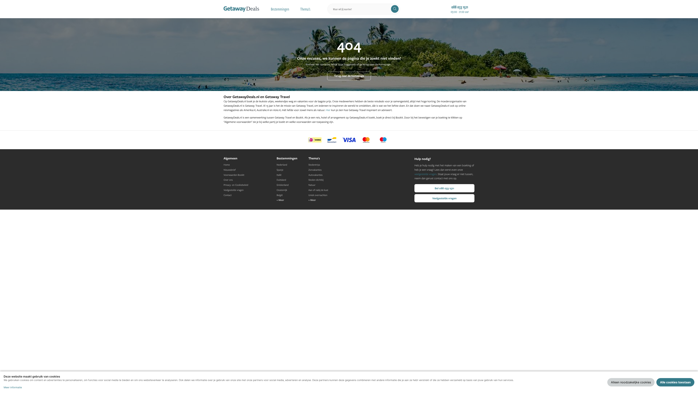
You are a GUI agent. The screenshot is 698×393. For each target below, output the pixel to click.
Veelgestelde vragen (234, 190)
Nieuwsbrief (230, 170)
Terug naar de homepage (349, 76)
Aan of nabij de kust (318, 190)
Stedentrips (314, 164)
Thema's (305, 9)
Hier (328, 110)
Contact (228, 195)
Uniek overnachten (317, 195)
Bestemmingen (280, 9)
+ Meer (280, 200)
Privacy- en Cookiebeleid (236, 185)
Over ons (228, 180)
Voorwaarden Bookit (234, 175)
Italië (279, 175)
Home (227, 164)
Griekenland (283, 185)
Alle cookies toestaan (675, 382)
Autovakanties (315, 175)
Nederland (282, 164)
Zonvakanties (315, 170)
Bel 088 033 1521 (444, 188)
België (280, 195)
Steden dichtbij (316, 180)
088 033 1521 (459, 7)
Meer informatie (13, 387)
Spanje (280, 170)
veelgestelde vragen (425, 174)
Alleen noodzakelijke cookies (631, 382)
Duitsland (281, 180)
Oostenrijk (282, 190)
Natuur (312, 185)
